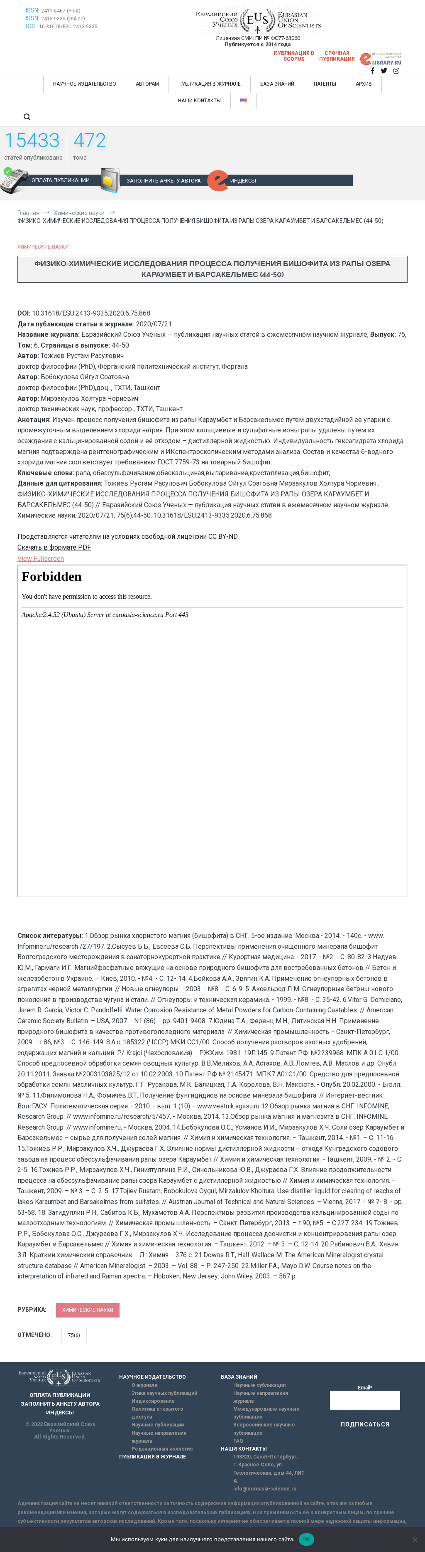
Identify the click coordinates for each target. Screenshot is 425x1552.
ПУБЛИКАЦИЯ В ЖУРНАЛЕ (209, 84)
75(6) (74, 1335)
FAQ (238, 1441)
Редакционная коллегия (162, 1449)
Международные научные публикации (266, 1413)
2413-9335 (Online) (63, 19)
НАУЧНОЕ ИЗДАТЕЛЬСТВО (84, 84)
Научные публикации (158, 1425)
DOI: (31, 26)
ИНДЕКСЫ (243, 181)
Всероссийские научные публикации (264, 1429)
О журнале (145, 1385)
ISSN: (32, 10)
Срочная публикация (337, 56)
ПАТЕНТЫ (325, 84)
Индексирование (153, 1401)
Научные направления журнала (159, 1437)
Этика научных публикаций (164, 1393)
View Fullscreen (40, 559)
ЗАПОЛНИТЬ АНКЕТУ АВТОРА (164, 181)
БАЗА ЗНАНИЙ (277, 84)
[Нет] (414, 1539)
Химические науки (42, 247)
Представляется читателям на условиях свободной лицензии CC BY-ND (127, 536)
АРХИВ (364, 84)
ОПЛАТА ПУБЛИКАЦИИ (61, 180)
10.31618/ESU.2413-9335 (68, 27)
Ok (306, 1539)
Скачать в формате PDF (54, 547)
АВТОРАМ (147, 84)
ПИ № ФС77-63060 (277, 38)
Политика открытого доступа (157, 1413)
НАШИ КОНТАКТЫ (199, 101)
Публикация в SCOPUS (294, 56)
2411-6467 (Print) (61, 11)
